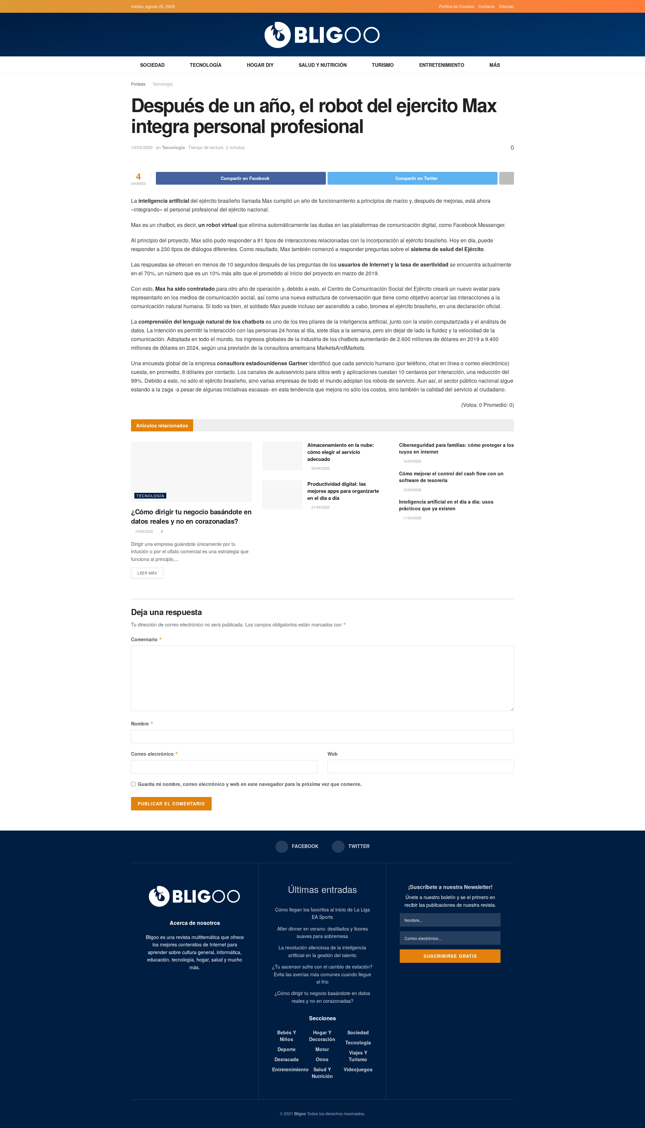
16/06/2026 (143, 531)
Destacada (286, 1059)
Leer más (147, 572)
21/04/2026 (320, 507)
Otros (322, 1059)
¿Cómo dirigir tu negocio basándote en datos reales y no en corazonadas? (191, 516)
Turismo (383, 64)
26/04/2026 (320, 468)
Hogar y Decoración (322, 1035)
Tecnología (205, 64)
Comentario (146, 639)
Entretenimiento (441, 64)
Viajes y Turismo (358, 1056)
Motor (322, 1049)
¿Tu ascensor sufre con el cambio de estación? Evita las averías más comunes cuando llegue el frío (322, 974)
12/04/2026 (411, 489)
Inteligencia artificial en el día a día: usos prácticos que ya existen (446, 505)
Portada (138, 84)
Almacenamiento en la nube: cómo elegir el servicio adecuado (340, 452)
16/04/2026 (411, 461)
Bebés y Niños (286, 1035)
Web (333, 753)
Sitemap (506, 6)
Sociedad (152, 64)
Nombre (142, 723)
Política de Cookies (456, 6)
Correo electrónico (154, 753)
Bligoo (300, 1113)
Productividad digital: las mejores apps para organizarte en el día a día (343, 491)
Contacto (486, 6)
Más (494, 64)
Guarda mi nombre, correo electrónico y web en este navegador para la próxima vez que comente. (250, 784)
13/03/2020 (142, 147)
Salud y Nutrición (323, 64)
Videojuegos (358, 1069)
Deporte (286, 1049)
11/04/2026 (411, 517)
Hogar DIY (260, 64)
